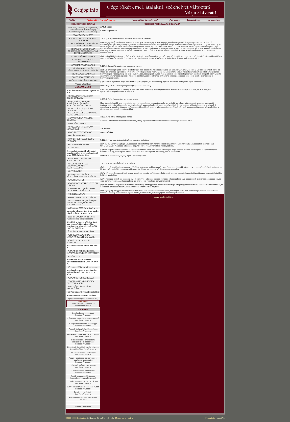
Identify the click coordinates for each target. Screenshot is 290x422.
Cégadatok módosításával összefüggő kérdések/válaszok (83, 319)
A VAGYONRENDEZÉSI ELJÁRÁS (82, 197)
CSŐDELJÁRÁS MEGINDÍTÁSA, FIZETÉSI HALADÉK (81, 282)
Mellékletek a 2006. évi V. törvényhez (83, 208)
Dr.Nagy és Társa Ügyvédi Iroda (100, 418)
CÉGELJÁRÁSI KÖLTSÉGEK (83, 56)
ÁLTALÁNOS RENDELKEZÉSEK (81, 232)
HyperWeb (220, 418)
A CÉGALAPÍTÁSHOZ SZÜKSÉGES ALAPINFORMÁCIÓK (83, 45)
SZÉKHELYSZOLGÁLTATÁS (83, 74)
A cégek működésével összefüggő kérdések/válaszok (83, 325)
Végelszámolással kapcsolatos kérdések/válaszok (83, 366)
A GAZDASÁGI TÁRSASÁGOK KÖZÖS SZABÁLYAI (80, 97)
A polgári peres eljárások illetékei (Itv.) (83, 299)
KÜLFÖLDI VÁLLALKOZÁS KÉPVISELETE (78, 241)
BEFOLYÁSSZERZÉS (77, 123)
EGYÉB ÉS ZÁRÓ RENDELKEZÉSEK (83, 292)
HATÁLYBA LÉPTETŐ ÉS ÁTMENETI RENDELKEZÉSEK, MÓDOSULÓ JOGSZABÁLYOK (82, 203)
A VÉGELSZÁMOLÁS (76, 194)
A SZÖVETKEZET (75, 256)
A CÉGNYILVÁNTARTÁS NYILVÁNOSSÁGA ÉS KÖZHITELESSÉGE (77, 166)
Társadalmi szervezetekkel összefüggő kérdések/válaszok (83, 335)
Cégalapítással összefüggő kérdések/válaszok (83, 314)
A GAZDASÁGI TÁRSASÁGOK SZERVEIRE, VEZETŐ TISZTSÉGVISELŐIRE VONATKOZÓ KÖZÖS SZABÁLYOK (82, 112)
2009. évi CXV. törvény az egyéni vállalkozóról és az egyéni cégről (81, 218)
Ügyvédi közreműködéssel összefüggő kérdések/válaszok (83, 388)
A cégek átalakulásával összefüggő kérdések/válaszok (83, 330)
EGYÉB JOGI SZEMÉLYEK (83, 77)
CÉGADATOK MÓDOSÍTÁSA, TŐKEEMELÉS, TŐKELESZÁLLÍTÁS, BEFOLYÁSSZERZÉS (83, 51)
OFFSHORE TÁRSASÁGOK (83, 65)
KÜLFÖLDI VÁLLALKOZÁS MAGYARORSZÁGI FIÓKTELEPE (80, 236)
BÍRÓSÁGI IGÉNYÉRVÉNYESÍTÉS (83, 81)
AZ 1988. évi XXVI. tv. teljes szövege (83, 267)
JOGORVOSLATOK (76, 180)
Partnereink (175, 20)
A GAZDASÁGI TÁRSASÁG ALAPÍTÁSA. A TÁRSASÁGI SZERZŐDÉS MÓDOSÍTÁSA (79, 103)
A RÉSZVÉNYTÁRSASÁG (78, 144)
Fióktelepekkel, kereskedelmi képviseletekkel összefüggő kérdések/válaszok (83, 342)
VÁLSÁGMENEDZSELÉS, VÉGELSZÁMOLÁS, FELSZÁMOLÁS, (83, 69)
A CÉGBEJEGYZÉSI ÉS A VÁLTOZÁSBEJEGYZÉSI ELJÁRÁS (81, 175)
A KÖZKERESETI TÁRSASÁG (80, 132)
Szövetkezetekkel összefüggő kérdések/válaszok (83, 354)
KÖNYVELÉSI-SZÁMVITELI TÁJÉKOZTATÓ (83, 61)
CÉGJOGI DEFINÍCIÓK (83, 35)
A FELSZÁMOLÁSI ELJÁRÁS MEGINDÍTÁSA (79, 288)
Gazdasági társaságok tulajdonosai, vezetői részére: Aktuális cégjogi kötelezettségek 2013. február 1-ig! (83, 30)
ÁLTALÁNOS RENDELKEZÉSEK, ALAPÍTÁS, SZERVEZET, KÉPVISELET (83, 252)
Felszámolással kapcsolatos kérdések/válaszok (83, 372)
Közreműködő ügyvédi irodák (145, 20)
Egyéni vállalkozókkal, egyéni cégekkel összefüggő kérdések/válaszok (83, 348)
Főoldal (72, 20)
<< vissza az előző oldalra (162, 197)
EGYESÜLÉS (73, 148)
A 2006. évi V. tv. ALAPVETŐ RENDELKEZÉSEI (79, 159)
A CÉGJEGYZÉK (75, 171)
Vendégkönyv (214, 20)
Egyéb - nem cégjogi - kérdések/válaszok (83, 393)
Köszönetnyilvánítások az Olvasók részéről (83, 398)
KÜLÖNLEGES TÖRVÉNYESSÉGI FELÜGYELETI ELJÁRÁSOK (81, 190)
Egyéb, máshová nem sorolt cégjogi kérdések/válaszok (83, 382)
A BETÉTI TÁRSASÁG (77, 136)
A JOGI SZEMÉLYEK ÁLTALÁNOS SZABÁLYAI (83, 39)
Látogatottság (193, 20)
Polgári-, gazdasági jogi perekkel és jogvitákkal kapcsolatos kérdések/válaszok (83, 360)
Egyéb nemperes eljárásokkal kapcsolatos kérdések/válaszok (83, 377)
